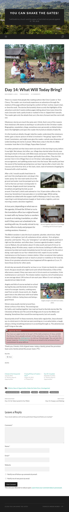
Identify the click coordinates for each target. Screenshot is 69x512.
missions (34, 392)
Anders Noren (54, 506)
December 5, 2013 (11, 94)
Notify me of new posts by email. (18, 478)
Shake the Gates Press (34, 388)
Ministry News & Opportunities (17, 388)
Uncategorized (45, 388)
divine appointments (12, 392)
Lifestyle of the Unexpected (12, 374)
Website (8, 465)
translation (54, 392)
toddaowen (24, 94)
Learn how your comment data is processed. (47, 488)
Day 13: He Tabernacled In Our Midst (17, 400)
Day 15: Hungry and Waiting (54, 400)
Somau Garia (44, 392)
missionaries (25, 392)
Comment (9, 425)
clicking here (25, 338)
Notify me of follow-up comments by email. (22, 474)
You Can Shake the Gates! (34, 13)
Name (7, 446)
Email (7, 456)
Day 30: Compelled (49, 374)
